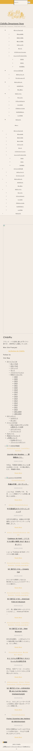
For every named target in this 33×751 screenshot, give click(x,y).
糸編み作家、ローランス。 (18, 484)
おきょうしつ (20, 74)
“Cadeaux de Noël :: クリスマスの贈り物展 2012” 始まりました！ (18, 541)
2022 (16, 383)
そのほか (22, 66)
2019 (16, 390)
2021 (16, 385)
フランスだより (20, 101)
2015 (16, 398)
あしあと (20, 89)
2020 (16, 388)
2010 (16, 409)
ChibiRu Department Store (12, 23)
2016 (16, 396)
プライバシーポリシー (18, 442)
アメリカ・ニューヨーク (22, 565)
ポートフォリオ (18, 30)
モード (20, 48)
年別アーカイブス (16, 375)
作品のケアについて (13, 436)
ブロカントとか (20, 108)
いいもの (20, 104)
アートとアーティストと (13, 448)
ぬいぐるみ (20, 41)
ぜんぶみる (20, 34)
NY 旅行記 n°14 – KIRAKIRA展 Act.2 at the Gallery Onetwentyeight (18, 691)
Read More (18, 473)
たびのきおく (20, 112)
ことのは (20, 115)
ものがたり (20, 86)
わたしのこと (18, 82)
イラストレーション (20, 52)
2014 (16, 401)
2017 (16, 394)
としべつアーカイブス (20, 55)
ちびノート (18, 93)
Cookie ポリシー (16, 440)
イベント (11, 504)
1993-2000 (17, 414)
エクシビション (16, 429)
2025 (22, 63)
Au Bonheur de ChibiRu (16, 351)
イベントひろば (18, 70)
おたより (18, 119)
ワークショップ (20, 78)
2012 (16, 405)
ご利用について (12, 438)
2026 (22, 59)
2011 (16, 407)
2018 (16, 392)
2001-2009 (17, 412)
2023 (16, 381)
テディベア (20, 45)
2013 (16, 403)
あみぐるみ (20, 37)
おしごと (20, 97)
